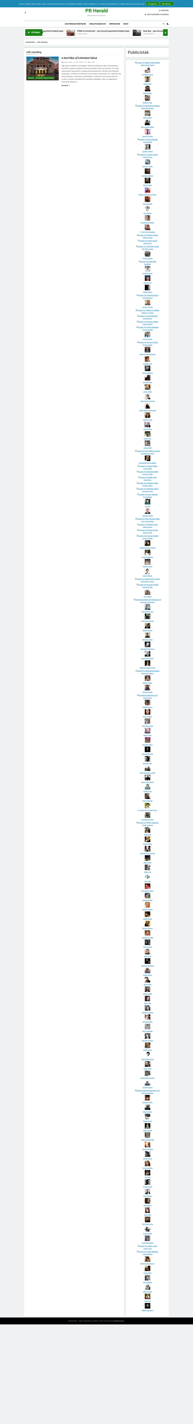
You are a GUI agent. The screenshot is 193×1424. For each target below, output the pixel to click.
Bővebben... (167, 4)
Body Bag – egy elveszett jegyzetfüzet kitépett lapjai (110, 31)
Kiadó (125, 24)
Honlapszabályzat (97, 24)
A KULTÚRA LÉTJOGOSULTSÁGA (79, 58)
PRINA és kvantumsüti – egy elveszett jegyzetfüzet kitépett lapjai (49, 31)
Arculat (31, 78)
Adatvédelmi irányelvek (75, 24)
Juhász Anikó (67, 62)
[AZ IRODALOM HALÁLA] (138, 34)
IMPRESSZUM (114, 24)
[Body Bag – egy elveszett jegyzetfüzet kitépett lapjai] (83, 34)
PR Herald (96, 11)
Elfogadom (152, 4)
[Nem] (190, 4)
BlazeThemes (119, 1321)
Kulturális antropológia (45, 78)
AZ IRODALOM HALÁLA (154, 31)
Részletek (65, 85)
